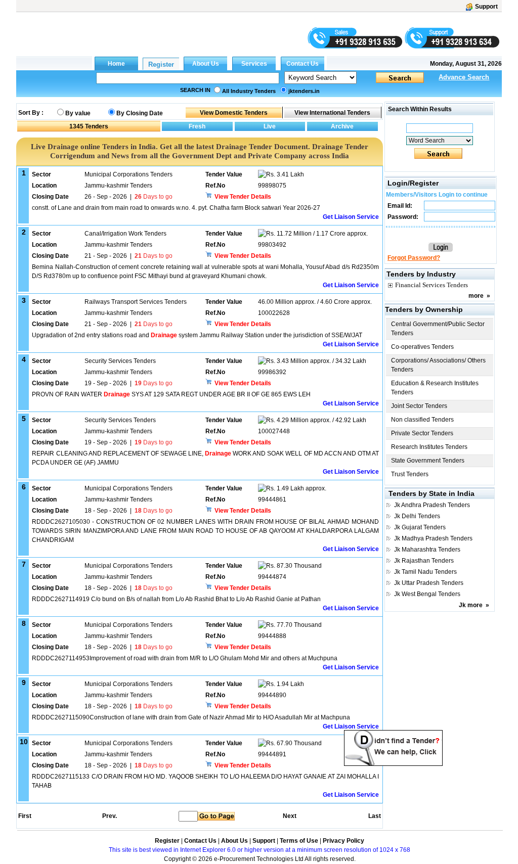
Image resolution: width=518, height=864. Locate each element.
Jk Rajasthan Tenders (424, 560)
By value (78, 113)
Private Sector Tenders (422, 433)
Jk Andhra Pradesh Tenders (432, 505)
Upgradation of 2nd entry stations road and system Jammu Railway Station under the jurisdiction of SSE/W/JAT (197, 335)
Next (289, 816)
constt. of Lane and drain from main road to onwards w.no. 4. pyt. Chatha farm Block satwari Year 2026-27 (176, 207)
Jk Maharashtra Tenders (427, 549)
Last (374, 816)
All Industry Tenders (249, 91)
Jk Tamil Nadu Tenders (425, 571)
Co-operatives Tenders (422, 346)
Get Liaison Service (351, 216)
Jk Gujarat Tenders (420, 527)
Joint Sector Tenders (419, 406)
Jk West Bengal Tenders (427, 594)
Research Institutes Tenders (429, 446)
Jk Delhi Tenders (417, 516)
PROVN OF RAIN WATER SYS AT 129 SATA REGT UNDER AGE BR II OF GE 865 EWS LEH (171, 394)
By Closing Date (139, 113)
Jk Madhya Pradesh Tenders (433, 538)
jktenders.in (304, 91)
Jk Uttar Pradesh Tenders (428, 582)
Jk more (471, 605)
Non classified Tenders (422, 419)
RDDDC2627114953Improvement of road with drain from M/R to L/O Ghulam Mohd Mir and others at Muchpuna (184, 658)
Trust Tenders (409, 474)
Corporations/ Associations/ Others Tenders (438, 365)
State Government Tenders (427, 460)
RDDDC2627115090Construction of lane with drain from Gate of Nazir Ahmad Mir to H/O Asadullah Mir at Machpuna (191, 717)
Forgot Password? (413, 257)
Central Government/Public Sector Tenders (438, 329)
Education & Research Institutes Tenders (435, 388)
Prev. (109, 816)
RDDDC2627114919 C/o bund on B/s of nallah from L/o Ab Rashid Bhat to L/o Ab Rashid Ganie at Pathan (176, 599)
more (476, 295)
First (24, 816)
